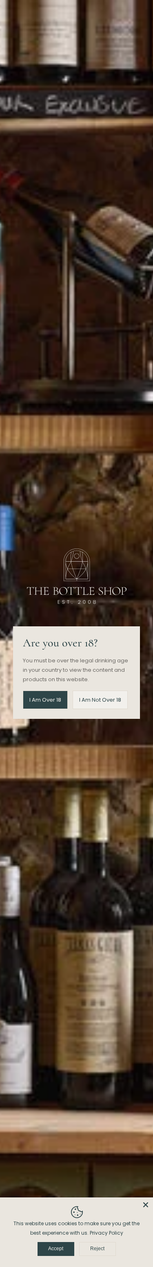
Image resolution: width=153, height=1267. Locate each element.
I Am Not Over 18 (100, 700)
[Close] (146, 1205)
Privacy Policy (106, 1232)
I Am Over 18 (45, 700)
